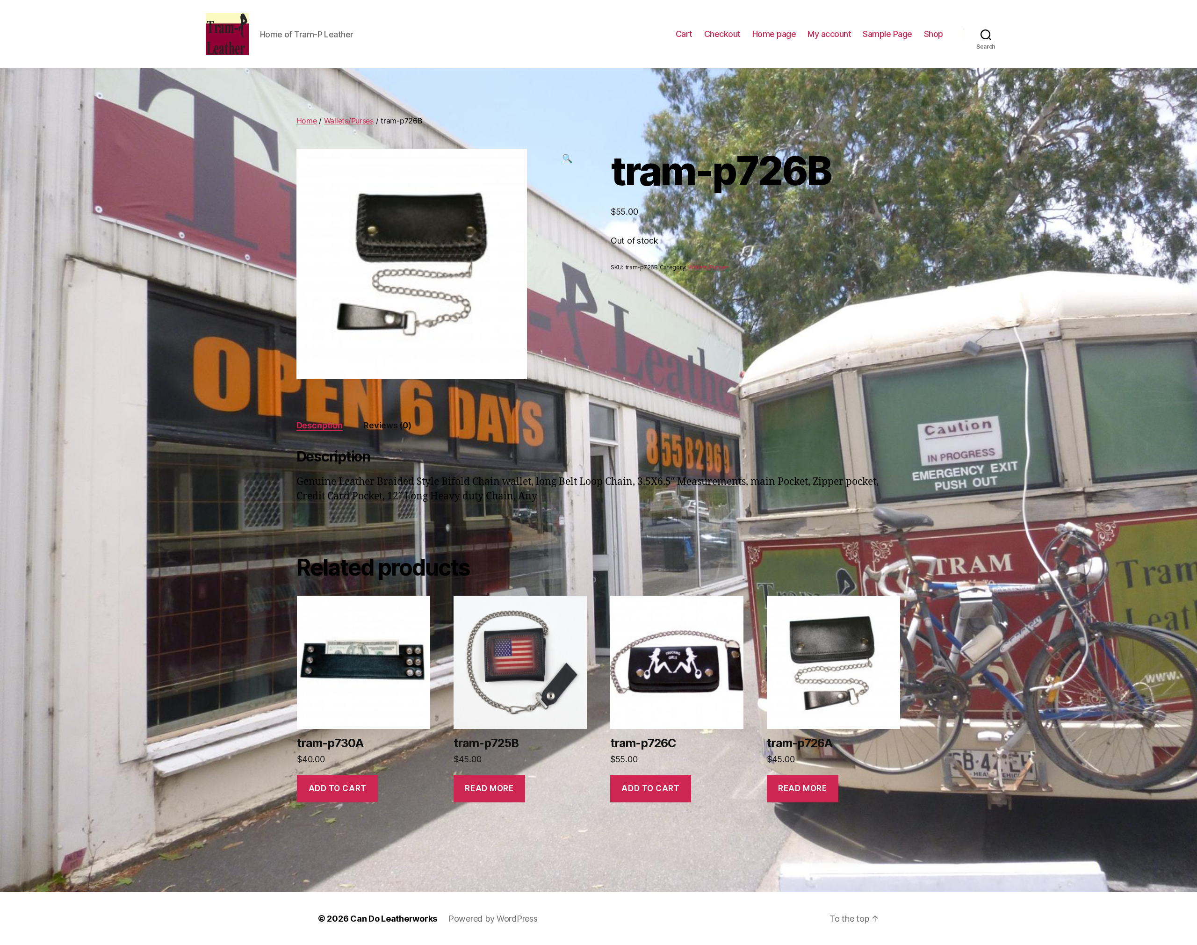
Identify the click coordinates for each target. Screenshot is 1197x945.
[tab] (319, 425)
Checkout (722, 34)
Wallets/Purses (349, 120)
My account (829, 34)
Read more (489, 788)
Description (319, 425)
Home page (774, 34)
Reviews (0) (387, 425)
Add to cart (338, 788)
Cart (684, 34)
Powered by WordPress (493, 918)
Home (306, 120)
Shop (933, 34)
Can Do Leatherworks (393, 918)
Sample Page (887, 34)
